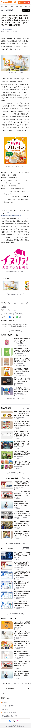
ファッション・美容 (25, 6)
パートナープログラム (8, 706)
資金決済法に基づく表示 (9, 716)
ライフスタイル (23, 303)
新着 (2, 6)
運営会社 (4, 702)
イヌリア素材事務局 (6, 29)
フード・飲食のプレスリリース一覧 (17, 683)
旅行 (17, 6)
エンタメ (7, 6)
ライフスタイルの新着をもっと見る (15, 543)
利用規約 (4, 709)
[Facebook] (10, 317)
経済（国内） (19, 313)
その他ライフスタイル (7, 313)
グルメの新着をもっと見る (15, 473)
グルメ (13, 6)
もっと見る (26, 408)
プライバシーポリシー (8, 712)
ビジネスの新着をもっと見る (15, 613)
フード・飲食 (12, 303)
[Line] (17, 317)
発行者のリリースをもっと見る (15, 398)
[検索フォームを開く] (15, 2)
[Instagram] (17, 721)
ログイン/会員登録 (24, 2)
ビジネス (3, 306)
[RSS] (21, 721)
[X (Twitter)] (13, 317)
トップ (3, 683)
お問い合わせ (15, 330)
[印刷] (20, 317)
